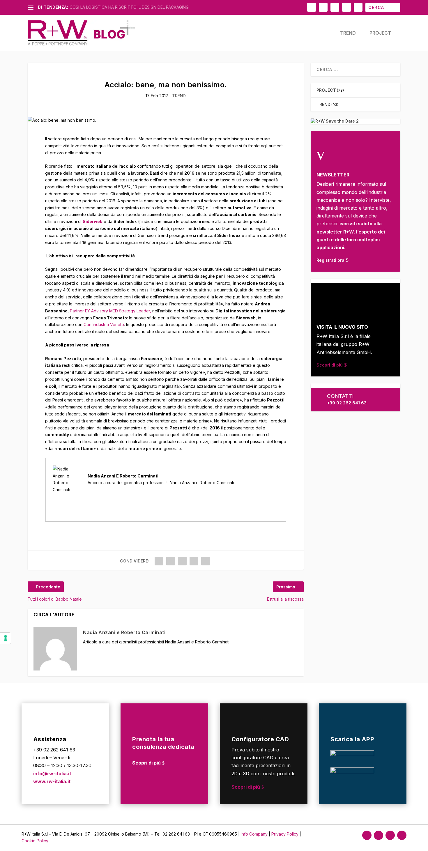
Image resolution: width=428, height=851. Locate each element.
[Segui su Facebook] (367, 835)
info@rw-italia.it (52, 773)
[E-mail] (56, 510)
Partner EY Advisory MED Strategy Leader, (110, 310)
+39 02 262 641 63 (347, 402)
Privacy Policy (285, 833)
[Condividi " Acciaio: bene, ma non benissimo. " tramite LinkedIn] (182, 561)
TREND (348, 33)
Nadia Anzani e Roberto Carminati (124, 632)
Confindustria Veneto (104, 324)
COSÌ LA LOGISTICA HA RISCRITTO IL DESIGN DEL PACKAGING (129, 7)
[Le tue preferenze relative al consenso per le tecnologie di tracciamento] (5, 638)
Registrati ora (330, 260)
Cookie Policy (35, 840)
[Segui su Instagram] (378, 835)
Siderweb (92, 221)
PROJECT (380, 33)
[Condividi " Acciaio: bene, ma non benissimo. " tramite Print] (205, 561)
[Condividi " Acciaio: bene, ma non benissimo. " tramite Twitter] (170, 561)
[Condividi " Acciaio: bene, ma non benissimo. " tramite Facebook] (159, 561)
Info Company (254, 833)
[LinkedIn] (63, 510)
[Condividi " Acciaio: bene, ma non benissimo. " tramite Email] (194, 561)
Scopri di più (329, 364)
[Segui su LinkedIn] (390, 835)
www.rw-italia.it (52, 781)
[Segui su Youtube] (401, 835)
